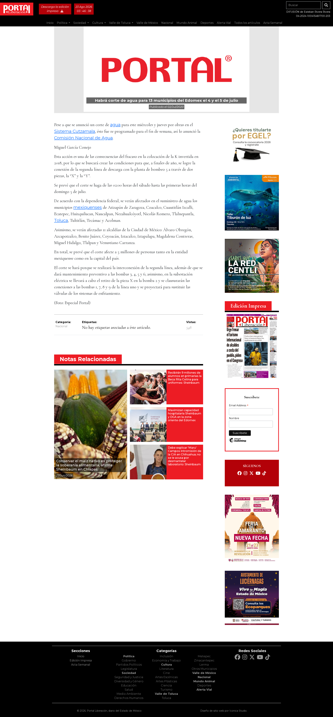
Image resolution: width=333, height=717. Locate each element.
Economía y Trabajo (166, 660)
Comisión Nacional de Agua (83, 137)
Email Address (238, 406)
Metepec (204, 656)
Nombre (234, 418)
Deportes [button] (207, 22)
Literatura (166, 668)
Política (128, 656)
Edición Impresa (81, 660)
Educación (128, 685)
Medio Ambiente (129, 693)
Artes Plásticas (166, 681)
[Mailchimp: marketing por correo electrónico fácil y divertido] (237, 442)
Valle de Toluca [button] (120, 22)
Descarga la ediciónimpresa (55, 9)
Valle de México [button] (147, 22)
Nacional (61, 326)
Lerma (204, 664)
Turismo (166, 689)
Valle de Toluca (166, 693)
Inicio (50, 22)
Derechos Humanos (128, 698)
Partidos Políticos (129, 664)
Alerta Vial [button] (224, 22)
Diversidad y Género (128, 681)
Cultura (166, 664)
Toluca (61, 220)
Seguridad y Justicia (128, 677)
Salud (129, 689)
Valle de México (204, 673)
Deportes (204, 685)
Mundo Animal (204, 681)
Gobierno (129, 660)
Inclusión (166, 656)
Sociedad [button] (80, 22)
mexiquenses (87, 207)
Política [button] (62, 22)
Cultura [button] (98, 22)
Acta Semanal (272, 22)
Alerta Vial (204, 689)
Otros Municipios (204, 668)
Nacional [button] (167, 22)
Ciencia (166, 685)
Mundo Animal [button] (187, 22)
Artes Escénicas (166, 677)
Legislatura (129, 668)
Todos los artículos (247, 22)
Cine (166, 673)
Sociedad (129, 673)
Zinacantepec (204, 660)
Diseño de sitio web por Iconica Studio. (223, 710)
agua (115, 124)
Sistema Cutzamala (74, 131)
